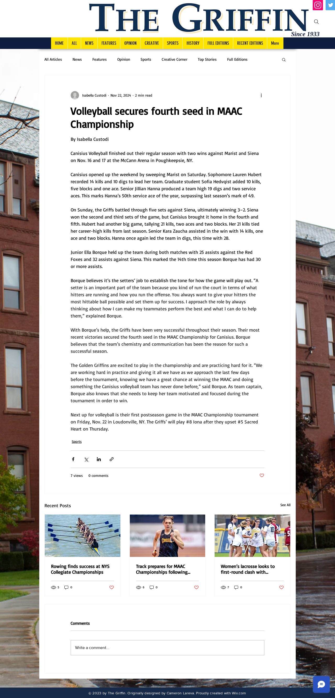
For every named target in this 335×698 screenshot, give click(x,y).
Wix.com (239, 693)
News (77, 59)
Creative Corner (174, 59)
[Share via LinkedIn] (98, 459)
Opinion (123, 59)
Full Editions (237, 59)
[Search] (316, 21)
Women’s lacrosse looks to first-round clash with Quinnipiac (248, 569)
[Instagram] (318, 5)
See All (285, 504)
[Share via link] (111, 459)
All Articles (53, 59)
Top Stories (207, 59)
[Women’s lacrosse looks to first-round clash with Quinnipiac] (252, 536)
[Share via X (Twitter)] (85, 459)
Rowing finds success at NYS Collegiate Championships (80, 569)
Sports (146, 59)
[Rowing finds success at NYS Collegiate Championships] (82, 536)
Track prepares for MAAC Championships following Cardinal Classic (162, 569)
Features (99, 59)
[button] (283, 59)
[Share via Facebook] (73, 459)
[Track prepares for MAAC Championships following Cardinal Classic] (167, 536)
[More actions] (261, 95)
